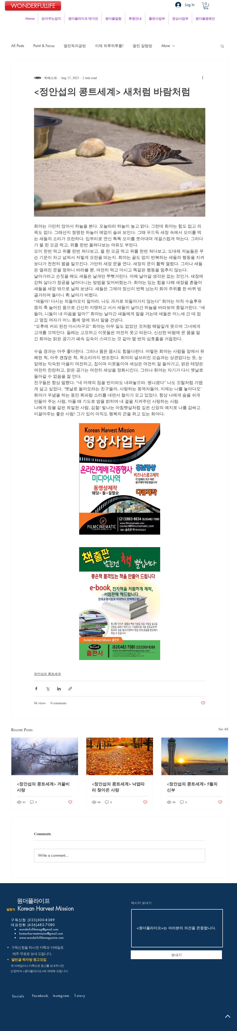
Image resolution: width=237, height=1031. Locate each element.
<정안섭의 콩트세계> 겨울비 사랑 (43, 787)
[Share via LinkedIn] (59, 688)
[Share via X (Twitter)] (47, 688)
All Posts (17, 45)
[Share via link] (70, 688)
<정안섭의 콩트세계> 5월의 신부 (192, 787)
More (166, 45)
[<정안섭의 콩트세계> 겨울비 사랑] (44, 756)
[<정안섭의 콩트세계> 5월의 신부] (194, 756)
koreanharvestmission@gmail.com (40, 933)
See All (223, 729)
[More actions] (202, 77)
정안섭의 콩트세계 (47, 674)
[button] (206, 5)
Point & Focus (43, 45)
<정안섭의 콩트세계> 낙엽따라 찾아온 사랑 (118, 787)
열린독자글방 (75, 45)
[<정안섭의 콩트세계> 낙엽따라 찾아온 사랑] (119, 756)
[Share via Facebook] (36, 688)
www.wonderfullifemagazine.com (41, 938)
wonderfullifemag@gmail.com (38, 929)
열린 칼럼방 (142, 45)
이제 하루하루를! (109, 45)
